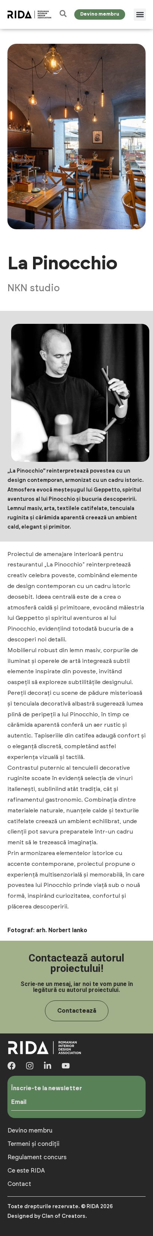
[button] (140, 15)
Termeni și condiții (33, 1144)
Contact (19, 1184)
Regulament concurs (36, 1157)
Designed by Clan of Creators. (47, 1216)
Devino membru (29, 1131)
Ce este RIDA (26, 1171)
